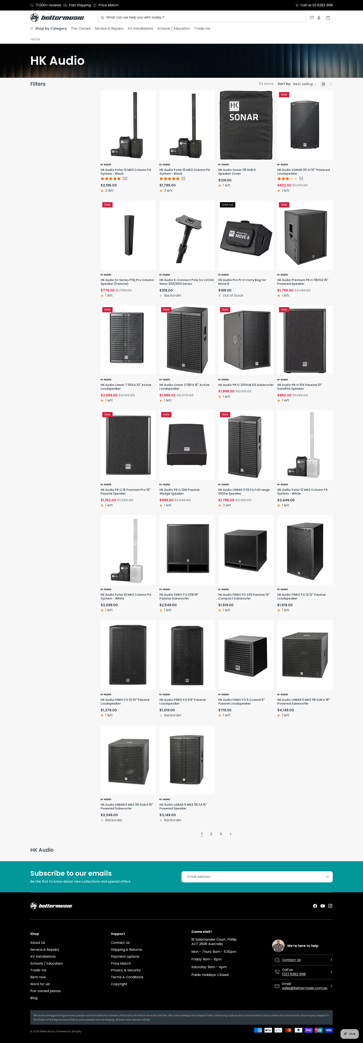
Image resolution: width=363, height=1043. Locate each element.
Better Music (47, 1031)
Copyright (119, 984)
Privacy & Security (126, 970)
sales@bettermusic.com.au (304, 988)
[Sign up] (327, 877)
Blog (33, 997)
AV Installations (43, 956)
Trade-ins (38, 970)
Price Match (121, 963)
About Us (37, 942)
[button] (297, 84)
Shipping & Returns (126, 949)
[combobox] (202, 17)
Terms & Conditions (127, 977)
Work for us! (40, 984)
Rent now (38, 977)
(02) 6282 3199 (294, 974)
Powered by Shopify (69, 1031)
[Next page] (230, 834)
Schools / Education (46, 963)
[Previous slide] (104, 125)
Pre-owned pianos (45, 991)
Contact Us (120, 942)
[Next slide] (152, 125)
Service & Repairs (44, 949)
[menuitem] (48, 28)
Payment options (125, 956)
